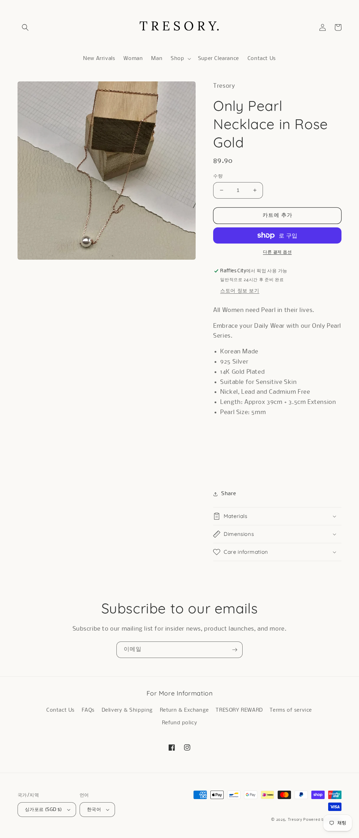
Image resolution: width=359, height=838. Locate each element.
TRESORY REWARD (239, 710)
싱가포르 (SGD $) (43, 809)
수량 (218, 176)
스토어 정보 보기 (239, 291)
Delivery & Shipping (127, 710)
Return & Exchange (184, 710)
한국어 (94, 809)
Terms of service (291, 710)
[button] (25, 27)
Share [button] (228, 494)
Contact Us (60, 710)
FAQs (88, 710)
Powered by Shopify (322, 820)
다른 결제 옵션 (277, 252)
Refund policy (179, 723)
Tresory (296, 820)
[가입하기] (234, 649)
